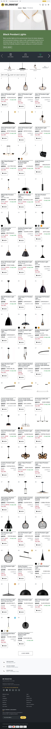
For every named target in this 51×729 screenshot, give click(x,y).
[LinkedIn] (13, 690)
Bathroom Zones (6, 694)
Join (23, 717)
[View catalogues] (20, 1)
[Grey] (24, 192)
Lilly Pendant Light (40, 128)
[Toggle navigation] (48, 5)
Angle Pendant (39, 162)
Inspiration (5, 704)
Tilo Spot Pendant (40, 195)
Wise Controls (29, 706)
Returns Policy (29, 700)
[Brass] (22, 159)
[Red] (27, 192)
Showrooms (28, 702)
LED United (5, 706)
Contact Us (5, 700)
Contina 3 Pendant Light (42, 431)
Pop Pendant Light (6, 533)
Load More (25, 653)
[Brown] (24, 328)
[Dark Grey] (7, 530)
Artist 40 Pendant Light (25, 128)
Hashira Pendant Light (25, 229)
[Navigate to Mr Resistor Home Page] (19, 4)
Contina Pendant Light (8, 463)
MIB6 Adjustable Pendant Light (6, 230)
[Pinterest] (10, 690)
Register (28, 696)
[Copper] (41, 564)
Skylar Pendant (25, 567)
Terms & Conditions (30, 704)
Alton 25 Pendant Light (8, 95)
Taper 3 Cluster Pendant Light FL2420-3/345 (25, 365)
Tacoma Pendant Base (8, 634)
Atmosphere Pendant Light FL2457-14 (7, 499)
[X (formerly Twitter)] (19, 690)
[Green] (30, 192)
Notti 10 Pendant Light (42, 229)
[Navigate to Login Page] (43, 4)
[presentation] (2, 56)
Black (24, 8)
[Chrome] (39, 564)
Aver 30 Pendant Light (24, 533)
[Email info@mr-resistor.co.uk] (4, 1)
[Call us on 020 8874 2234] (2, 1)
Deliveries (4, 702)
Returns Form (29, 698)
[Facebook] (7, 690)
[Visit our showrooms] (6, 1)
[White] (22, 192)
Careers (4, 696)
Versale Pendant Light (24, 331)
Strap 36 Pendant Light (8, 262)
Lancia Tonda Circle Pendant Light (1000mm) (25, 400)
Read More (8, 47)
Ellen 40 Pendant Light (42, 600)
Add (5, 104)
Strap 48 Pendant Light (25, 262)
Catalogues (5, 698)
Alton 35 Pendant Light (42, 95)
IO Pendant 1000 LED (41, 399)
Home (20, 8)
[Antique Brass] (7, 631)
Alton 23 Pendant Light (25, 95)
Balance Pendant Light (8, 600)
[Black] (19, 159)
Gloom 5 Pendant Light (25, 431)
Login (27, 694)
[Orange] (41, 226)
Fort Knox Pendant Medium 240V (23, 635)
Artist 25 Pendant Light (8, 128)
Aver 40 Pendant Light (41, 533)
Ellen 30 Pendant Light (25, 600)
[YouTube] (16, 690)
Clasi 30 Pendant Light (8, 431)
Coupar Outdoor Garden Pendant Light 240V (25, 499)
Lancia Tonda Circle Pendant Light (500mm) (42, 365)
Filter (5, 74)
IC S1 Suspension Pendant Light (23, 163)
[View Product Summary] (19, 159)
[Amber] (39, 328)
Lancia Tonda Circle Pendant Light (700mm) (8, 400)
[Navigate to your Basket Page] (45, 4)
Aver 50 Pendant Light (7, 567)
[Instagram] (4, 690)
